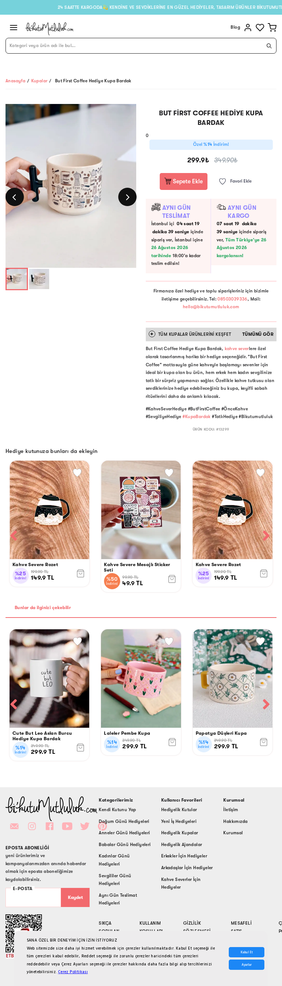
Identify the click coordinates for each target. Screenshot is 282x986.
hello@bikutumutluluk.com (211, 306)
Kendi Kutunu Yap (117, 809)
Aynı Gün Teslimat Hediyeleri (118, 899)
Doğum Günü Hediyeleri (124, 821)
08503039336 (232, 299)
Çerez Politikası (73, 972)
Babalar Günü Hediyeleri (125, 844)
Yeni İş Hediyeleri (178, 821)
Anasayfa (15, 80)
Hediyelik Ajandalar (181, 844)
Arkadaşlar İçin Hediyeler (187, 867)
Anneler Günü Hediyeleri (124, 832)
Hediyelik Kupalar (179, 832)
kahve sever (237, 348)
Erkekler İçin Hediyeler (184, 856)
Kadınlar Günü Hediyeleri (114, 860)
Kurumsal (233, 832)
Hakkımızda (235, 821)
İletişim (230, 809)
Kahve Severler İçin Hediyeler (181, 883)
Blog (235, 27)
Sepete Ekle (187, 181)
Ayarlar (247, 964)
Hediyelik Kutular (179, 809)
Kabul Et (247, 952)
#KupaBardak (196, 416)
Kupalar (39, 80)
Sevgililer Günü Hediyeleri (115, 879)
